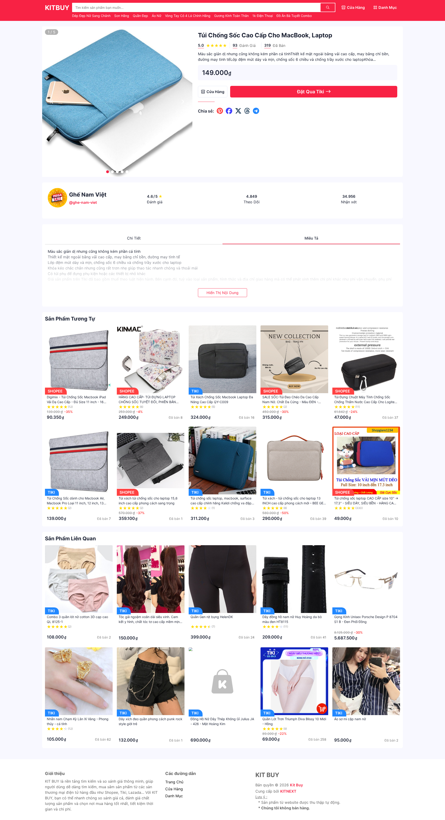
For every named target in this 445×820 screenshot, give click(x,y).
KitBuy (57, 8)
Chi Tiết (134, 238)
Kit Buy (296, 785)
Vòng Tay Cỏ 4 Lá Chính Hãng (188, 16)
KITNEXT (288, 791)
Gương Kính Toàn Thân (232, 16)
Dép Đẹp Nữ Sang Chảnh (91, 16)
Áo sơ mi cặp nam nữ (350, 719)
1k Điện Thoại (263, 16)
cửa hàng (174, 789)
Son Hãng (122, 16)
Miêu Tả (311, 238)
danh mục (174, 796)
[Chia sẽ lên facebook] (229, 111)
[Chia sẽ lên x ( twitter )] (238, 111)
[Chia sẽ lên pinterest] (220, 111)
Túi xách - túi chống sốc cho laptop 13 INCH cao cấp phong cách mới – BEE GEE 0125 (293, 503)
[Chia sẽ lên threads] (247, 111)
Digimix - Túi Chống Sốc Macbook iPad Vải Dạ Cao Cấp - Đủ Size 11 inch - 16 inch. (76, 402)
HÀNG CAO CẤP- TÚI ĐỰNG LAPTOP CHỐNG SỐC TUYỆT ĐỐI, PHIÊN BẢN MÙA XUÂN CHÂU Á (147, 402)
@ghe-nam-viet (83, 202)
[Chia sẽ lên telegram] (256, 111)
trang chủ (174, 782)
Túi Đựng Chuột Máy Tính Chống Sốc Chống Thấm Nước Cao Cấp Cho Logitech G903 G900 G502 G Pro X (366, 402)
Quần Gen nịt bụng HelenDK (212, 617)
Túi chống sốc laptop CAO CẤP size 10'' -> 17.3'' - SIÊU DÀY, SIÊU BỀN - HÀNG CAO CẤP (366, 503)
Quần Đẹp (141, 16)
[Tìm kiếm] (328, 7)
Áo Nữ (157, 16)
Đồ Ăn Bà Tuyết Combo (294, 16)
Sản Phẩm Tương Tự (70, 319)
